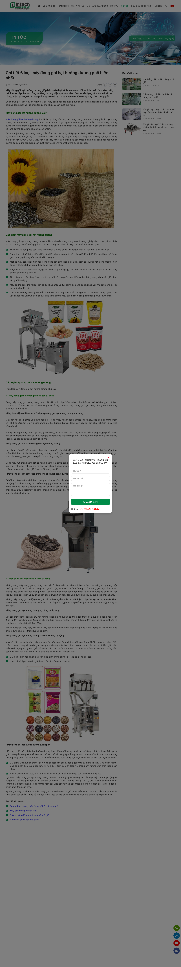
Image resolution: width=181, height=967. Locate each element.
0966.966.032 (90, 509)
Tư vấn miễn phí (90, 502)
